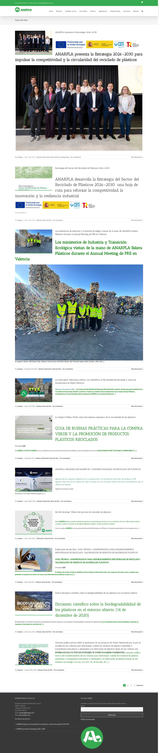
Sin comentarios (76, 157)
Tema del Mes (54, 157)
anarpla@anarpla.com (45, 3)
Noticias (39, 157)
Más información (136, 157)
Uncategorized (64, 157)
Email (83, 706)
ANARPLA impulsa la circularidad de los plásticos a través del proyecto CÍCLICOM (42, 724)
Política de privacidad (88, 719)
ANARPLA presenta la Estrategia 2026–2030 (76, 32)
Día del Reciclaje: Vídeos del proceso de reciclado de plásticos (83, 512)
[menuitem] (52, 11)
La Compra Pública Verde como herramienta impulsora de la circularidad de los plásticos (95, 417)
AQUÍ (63, 568)
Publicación (46, 157)
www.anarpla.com (24, 715)
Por (16, 157)
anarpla (19, 157)
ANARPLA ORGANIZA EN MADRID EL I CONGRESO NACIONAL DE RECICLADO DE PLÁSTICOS (98, 469)
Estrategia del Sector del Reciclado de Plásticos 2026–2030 (82, 168)
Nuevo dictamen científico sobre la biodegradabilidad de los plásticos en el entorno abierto (96, 593)
